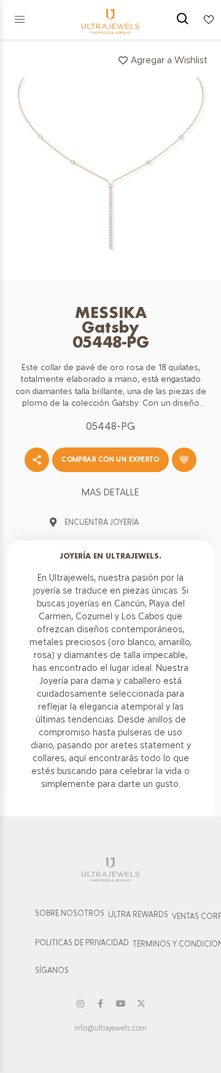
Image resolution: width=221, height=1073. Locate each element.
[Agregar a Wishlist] (184, 459)
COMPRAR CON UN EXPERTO (110, 459)
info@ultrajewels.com (110, 1028)
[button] (19, 19)
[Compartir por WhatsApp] (37, 459)
